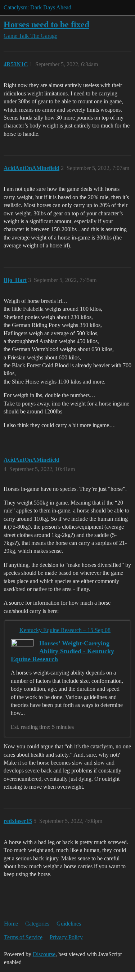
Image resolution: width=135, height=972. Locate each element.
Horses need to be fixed (46, 24)
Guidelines (69, 924)
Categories (37, 924)
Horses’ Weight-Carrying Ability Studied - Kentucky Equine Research (62, 651)
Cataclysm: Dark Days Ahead (37, 7)
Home (11, 924)
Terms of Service (23, 937)
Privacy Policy (66, 937)
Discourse (44, 954)
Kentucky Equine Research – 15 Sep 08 (65, 630)
